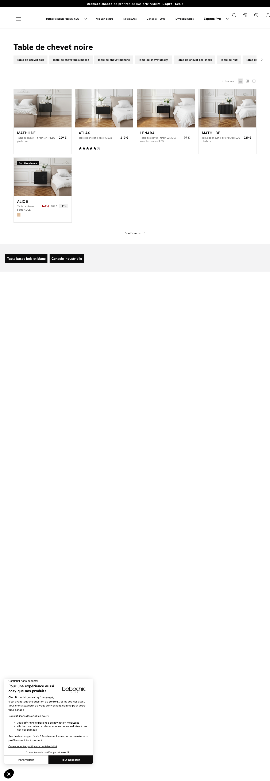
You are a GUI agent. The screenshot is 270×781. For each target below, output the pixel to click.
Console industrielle (66, 258)
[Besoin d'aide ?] (256, 15)
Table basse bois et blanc (26, 258)
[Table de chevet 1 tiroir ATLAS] (104, 108)
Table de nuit (229, 60)
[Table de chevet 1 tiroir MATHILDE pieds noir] (43, 108)
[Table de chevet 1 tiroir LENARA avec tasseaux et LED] (166, 108)
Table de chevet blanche (114, 60)
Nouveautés (129, 18)
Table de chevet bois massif (71, 60)
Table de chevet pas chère (194, 60)
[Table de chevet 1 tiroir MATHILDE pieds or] (227, 108)
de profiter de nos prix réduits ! (135, 4)
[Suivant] (262, 59)
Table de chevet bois (30, 60)
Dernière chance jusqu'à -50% (62, 18)
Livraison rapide (184, 18)
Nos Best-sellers (104, 18)
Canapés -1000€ (156, 18)
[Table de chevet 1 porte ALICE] (43, 177)
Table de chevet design (153, 60)
